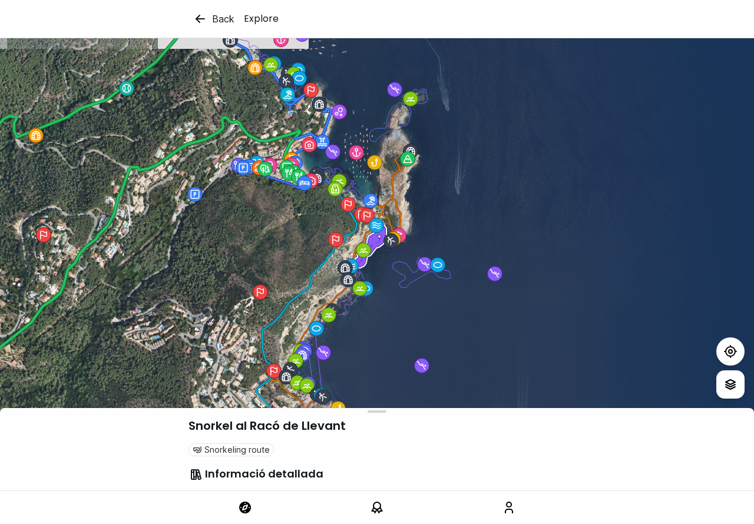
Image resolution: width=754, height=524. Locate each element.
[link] (245, 507)
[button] (287, 94)
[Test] (730, 351)
